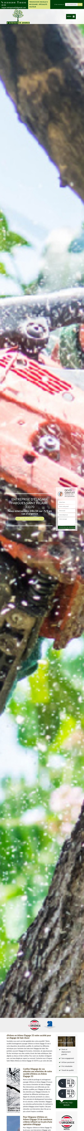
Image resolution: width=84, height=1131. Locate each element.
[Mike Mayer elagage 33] (18, 16)
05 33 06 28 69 (9, 3)
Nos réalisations (29, 519)
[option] (42, 565)
